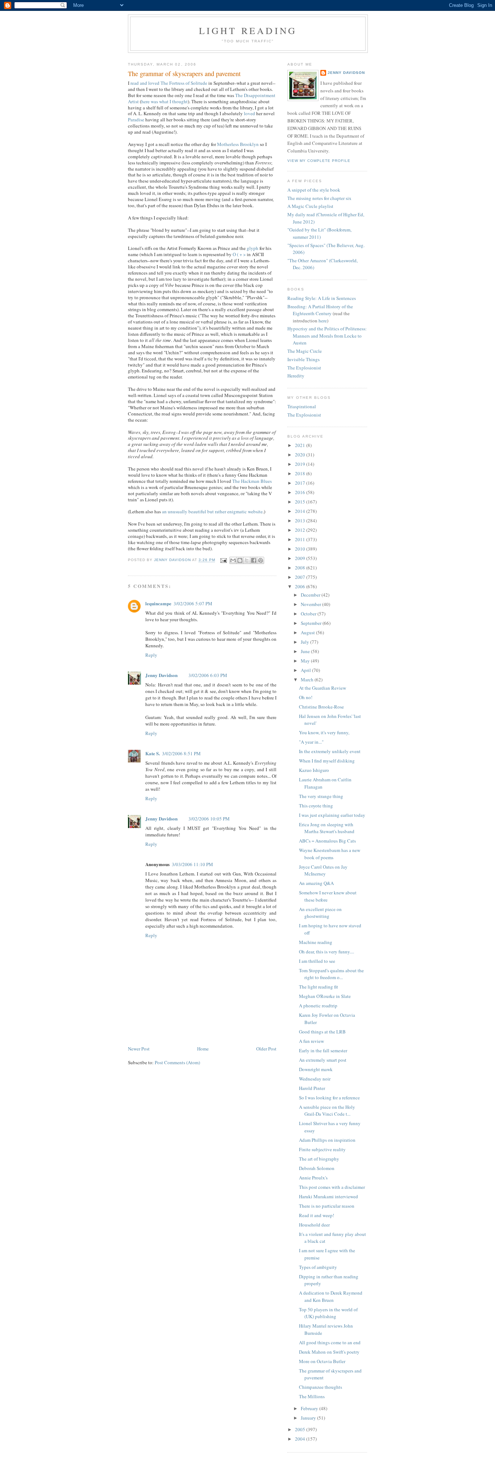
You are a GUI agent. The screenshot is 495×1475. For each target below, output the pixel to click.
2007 (300, 577)
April (306, 670)
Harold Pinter (312, 1088)
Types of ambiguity (318, 1267)
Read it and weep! (316, 1215)
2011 (300, 539)
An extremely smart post (322, 1060)
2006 (300, 586)
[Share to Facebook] (253, 560)
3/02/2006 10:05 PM (209, 818)
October (309, 613)
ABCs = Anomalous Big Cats (327, 840)
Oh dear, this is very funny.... (326, 951)
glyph (252, 248)
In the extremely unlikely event (330, 751)
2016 (300, 492)
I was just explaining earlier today (332, 815)
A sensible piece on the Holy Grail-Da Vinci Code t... (327, 1110)
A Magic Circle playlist (310, 206)
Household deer (314, 1224)
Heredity (295, 375)
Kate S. (152, 753)
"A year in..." (311, 742)
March (308, 679)
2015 (300, 501)
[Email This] (233, 560)
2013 (300, 520)
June (306, 651)
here (323, 320)
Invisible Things (303, 359)
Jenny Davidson (161, 675)
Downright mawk (316, 1069)
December (311, 595)
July (305, 642)
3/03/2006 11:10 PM (192, 864)
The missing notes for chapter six (319, 198)
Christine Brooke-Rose (321, 706)
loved (249, 113)
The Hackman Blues (252, 481)
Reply (151, 655)
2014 (300, 511)
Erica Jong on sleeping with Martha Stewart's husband (326, 828)
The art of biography (319, 1159)
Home (203, 1048)
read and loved (144, 83)
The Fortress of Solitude (184, 83)
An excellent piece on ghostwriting (320, 913)
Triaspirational (301, 406)
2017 (300, 483)
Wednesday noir (314, 1078)
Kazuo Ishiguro (314, 770)
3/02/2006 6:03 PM (207, 675)
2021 (300, 445)
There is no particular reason (326, 1206)
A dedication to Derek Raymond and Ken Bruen (330, 1296)
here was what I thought (164, 101)
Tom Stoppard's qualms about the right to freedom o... (331, 974)
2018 (300, 473)
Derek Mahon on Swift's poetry (329, 1352)
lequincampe (158, 603)
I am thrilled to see (317, 961)
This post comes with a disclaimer (332, 1187)
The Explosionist (304, 367)
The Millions (312, 1396)
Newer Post (139, 1048)
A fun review (311, 1041)
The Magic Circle (304, 351)
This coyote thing (316, 805)
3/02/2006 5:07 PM (193, 603)
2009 (300, 558)
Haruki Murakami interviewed (328, 1196)
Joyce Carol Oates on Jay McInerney (323, 870)
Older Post (266, 1048)
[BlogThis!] (240, 560)
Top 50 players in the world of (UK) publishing (328, 1313)
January (309, 1418)
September (312, 623)
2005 (300, 1429)
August (308, 632)
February (310, 1408)
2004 (300, 1439)
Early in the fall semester (323, 1050)
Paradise (136, 119)
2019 (300, 464)
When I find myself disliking (327, 760)
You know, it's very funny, (324, 732)
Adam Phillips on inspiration (327, 1140)
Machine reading (315, 942)
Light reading (248, 30)
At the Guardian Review (322, 688)
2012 (300, 530)
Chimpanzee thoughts (320, 1387)
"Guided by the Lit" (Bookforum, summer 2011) (319, 233)
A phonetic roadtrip (318, 1005)
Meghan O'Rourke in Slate (325, 996)
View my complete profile (318, 161)
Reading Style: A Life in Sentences (321, 298)
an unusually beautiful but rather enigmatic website (212, 511)
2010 (300, 549)
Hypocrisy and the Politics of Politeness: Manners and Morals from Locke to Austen (327, 335)
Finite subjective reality (322, 1149)
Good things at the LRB (322, 1031)
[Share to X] (246, 560)
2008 (300, 567)
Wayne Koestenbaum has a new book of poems (329, 854)
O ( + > (239, 254)
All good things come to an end (330, 1342)
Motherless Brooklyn (238, 144)
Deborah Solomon (316, 1168)
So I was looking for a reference (329, 1097)
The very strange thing (321, 796)
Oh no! (305, 697)
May (306, 660)
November (311, 604)
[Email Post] (223, 560)
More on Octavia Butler (322, 1361)
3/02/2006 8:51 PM (181, 753)
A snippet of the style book (313, 190)
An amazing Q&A (316, 883)
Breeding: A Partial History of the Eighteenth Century (320, 310)
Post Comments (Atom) (177, 1062)
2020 (300, 454)
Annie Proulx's (313, 1177)
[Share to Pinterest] (260, 560)
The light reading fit (318, 986)
